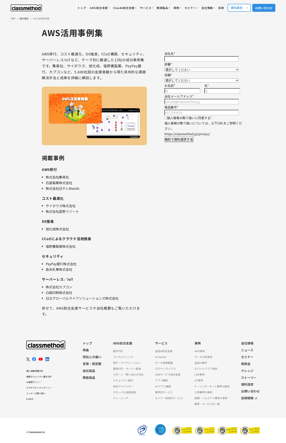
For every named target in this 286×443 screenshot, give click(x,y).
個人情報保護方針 (34, 370)
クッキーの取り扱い (36, 393)
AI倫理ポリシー (33, 382)
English (29, 398)
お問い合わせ (264, 8)
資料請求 (24, 18)
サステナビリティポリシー (39, 387)
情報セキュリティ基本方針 (39, 376)
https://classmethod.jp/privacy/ (187, 133)
